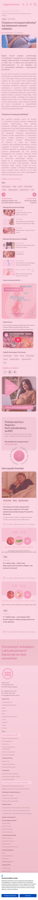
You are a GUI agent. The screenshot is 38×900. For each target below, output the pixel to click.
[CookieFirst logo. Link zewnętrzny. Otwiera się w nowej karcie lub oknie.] (2, 876)
